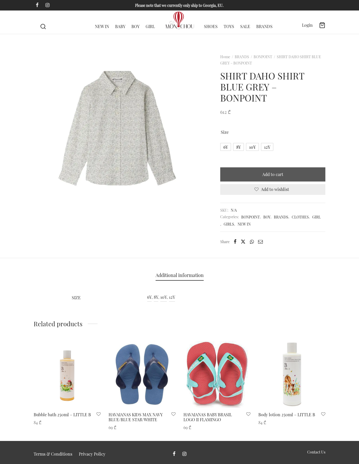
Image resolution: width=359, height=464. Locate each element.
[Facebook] (37, 5)
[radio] (225, 147)
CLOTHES (300, 217)
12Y (172, 297)
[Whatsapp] (252, 241)
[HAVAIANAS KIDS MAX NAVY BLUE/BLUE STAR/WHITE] (142, 374)
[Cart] (322, 25)
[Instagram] (47, 5)
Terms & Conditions (53, 454)
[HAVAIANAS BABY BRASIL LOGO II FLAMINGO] (216, 374)
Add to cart (272, 174)
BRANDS (264, 26)
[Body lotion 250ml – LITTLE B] (291, 374)
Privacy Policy (92, 454)
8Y (156, 297)
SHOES (211, 26)
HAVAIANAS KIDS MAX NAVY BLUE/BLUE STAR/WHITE (135, 417)
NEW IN (102, 26)
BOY (135, 26)
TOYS (229, 26)
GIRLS (229, 224)
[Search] (43, 22)
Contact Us (316, 452)
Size (225, 132)
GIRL (150, 26)
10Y (163, 297)
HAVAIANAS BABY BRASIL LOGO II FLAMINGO (207, 417)
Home (225, 56)
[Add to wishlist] (98, 414)
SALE (245, 26)
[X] (243, 241)
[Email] (260, 241)
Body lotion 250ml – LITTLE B (286, 414)
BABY (120, 26)
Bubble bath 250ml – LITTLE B (62, 414)
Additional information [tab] (180, 275)
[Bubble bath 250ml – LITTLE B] (67, 374)
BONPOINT (263, 56)
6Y (149, 297)
